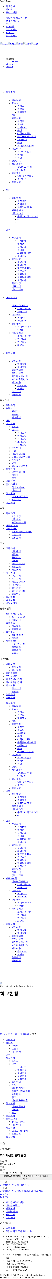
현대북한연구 (18, 635)
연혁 (8, 420)
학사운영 (10, 572)
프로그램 (16, 534)
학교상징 (10, 502)
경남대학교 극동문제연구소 (20, 1231)
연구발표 (16, 585)
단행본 (15, 638)
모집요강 (16, 516)
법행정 (15, 554)
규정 (14, 451)
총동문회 (10, 694)
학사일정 (10, 597)
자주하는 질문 (19, 522)
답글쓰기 (4, 1194)
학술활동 (10, 623)
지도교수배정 (18, 582)
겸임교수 (22, 438)
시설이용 (10, 685)
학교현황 (10, 423)
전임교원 (22, 432)
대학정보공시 (13, 1205)
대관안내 (16, 490)
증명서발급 (11, 12)
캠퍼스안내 (11, 484)
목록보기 (4, 1197)
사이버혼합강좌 (14, 682)
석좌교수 (22, 445)
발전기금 (10, 481)
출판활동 (10, 632)
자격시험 (16, 579)
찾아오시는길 (18, 487)
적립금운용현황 (20, 466)
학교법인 (10, 469)
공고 (14, 463)
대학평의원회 (18, 454)
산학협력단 (11, 641)
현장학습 (16, 626)
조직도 (15, 426)
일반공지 (16, 670)
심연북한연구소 (14, 614)
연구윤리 (16, 650)
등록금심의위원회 (21, 457)
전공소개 (10, 548)
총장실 (9, 408)
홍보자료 (16, 499)
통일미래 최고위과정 (16, 18)
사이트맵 (10, 1214)
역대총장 (16, 417)
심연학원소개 (18, 472)
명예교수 (22, 435)
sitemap (9, 64)
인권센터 (10, 697)
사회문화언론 (18, 563)
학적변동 (16, 594)
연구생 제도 (12, 525)
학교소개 (12, 1034)
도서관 (15, 691)
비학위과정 (11, 528)
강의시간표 (11, 603)
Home (3, 1034)
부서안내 (16, 448)
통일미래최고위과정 (22, 531)
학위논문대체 (18, 591)
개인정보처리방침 (15, 1202)
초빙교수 (22, 442)
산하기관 (16, 620)
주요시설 (16, 688)
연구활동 (16, 647)
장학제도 (16, 519)
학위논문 (16, 588)
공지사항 (10, 664)
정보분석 (16, 569)
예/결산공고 (12, 1211)
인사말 (15, 411)
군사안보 (16, 557)
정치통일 (16, 551)
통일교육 (16, 566)
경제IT (15, 560)
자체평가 (16, 460)
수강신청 (16, 575)
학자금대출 (11, 673)
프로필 (15, 414)
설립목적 (10, 405)
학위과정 (10, 513)
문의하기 (10, 1217)
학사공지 (16, 667)
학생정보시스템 (14, 679)
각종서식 (10, 600)
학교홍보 (10, 493)
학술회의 (16, 629)
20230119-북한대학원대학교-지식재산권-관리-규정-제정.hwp (26, 1177)
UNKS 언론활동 (20, 496)
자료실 (15, 653)
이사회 (15, 475)
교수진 (15, 429)
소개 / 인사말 (18, 617)
